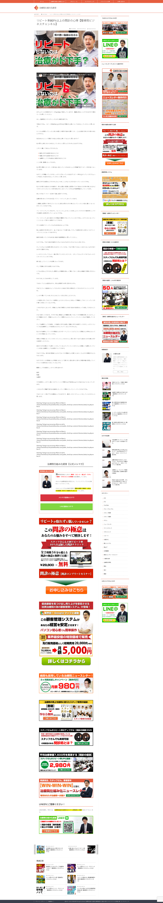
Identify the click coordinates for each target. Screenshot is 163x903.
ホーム (42, 1)
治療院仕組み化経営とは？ (58, 1)
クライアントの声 (105, 1)
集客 (105, 574)
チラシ (105, 520)
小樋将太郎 (107, 558)
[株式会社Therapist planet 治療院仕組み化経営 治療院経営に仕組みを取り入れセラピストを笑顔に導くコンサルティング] (46, 7)
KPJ (105, 498)
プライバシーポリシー (40, 901)
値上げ (105, 547)
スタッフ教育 (107, 513)
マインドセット (108, 528)
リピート (106, 536)
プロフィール (73, 1)
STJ (105, 502)
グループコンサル (108, 509)
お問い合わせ (121, 1)
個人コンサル (107, 543)
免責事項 (50, 901)
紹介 (105, 570)
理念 (105, 566)
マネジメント (107, 532)
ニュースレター (108, 524)
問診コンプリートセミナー (111, 555)
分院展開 (106, 551)
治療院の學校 (107, 562)
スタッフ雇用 (107, 517)
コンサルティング (89, 1)
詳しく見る (120, 372)
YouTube (106, 505)
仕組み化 (106, 539)
